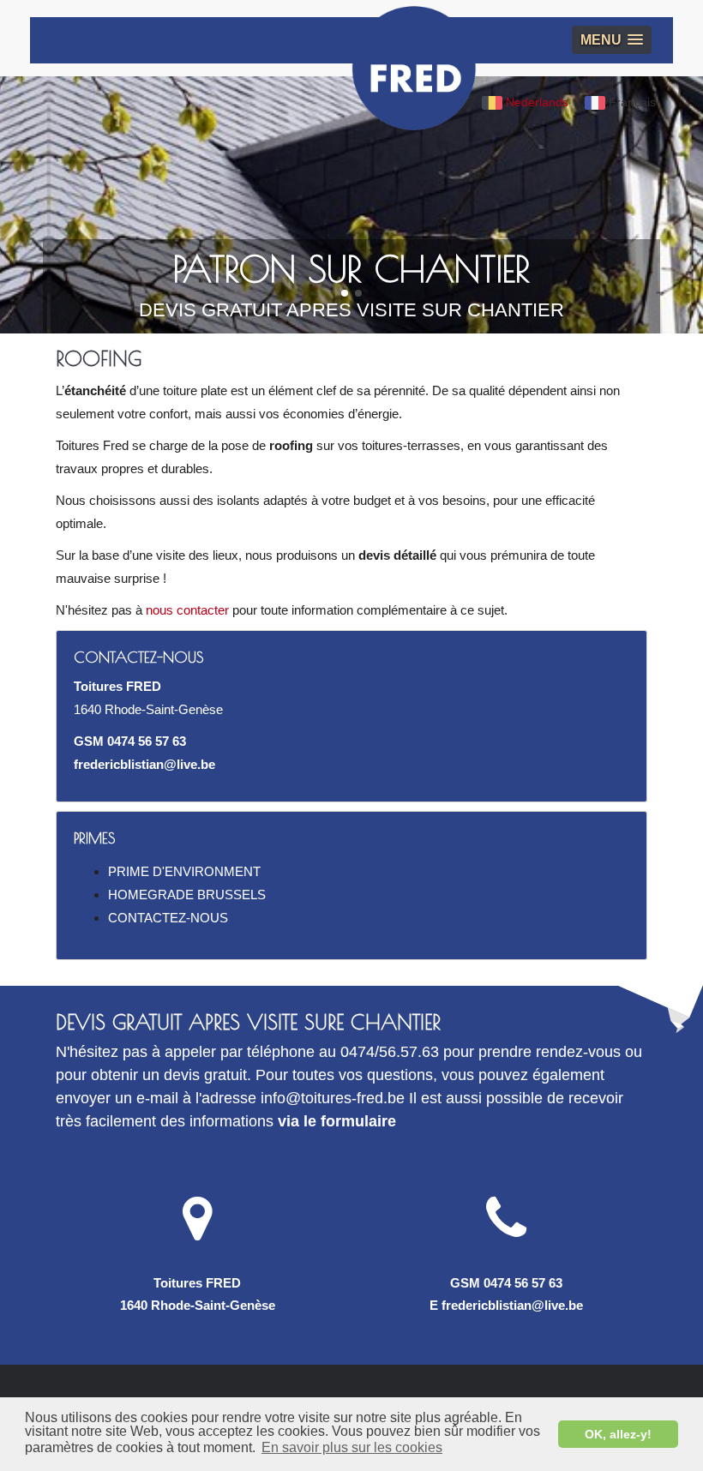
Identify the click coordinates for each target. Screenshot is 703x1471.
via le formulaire (337, 1121)
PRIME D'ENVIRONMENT (184, 871)
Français (630, 102)
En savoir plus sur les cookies (351, 1447)
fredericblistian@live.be (144, 764)
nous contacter (187, 610)
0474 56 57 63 (146, 741)
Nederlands (535, 102)
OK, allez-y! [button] (618, 1434)
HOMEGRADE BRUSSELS (187, 894)
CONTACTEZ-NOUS (168, 917)
